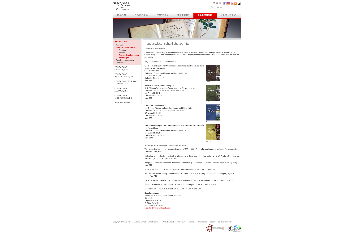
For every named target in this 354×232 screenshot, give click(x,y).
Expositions (141, 15)
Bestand (119, 45)
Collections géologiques (121, 68)
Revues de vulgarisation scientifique (129, 56)
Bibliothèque (121, 42)
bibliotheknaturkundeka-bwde (157, 208)
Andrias (122, 53)
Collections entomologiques (123, 97)
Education (162, 15)
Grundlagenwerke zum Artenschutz (125, 61)
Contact (191, 222)
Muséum (121, 15)
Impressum (181, 222)
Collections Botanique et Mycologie (126, 82)
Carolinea (122, 50)
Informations (228, 15)
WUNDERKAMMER (122, 103)
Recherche (183, 15)
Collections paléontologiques (124, 75)
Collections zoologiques (121, 89)
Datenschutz (202, 222)
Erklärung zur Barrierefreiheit (221, 222)
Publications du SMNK (125, 48)
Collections (205, 15)
